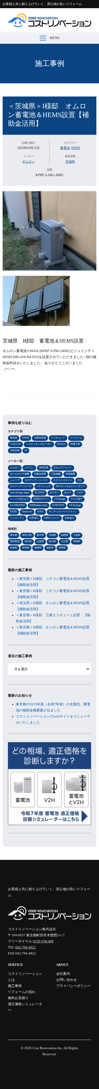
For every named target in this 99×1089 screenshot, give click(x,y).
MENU (55, 38)
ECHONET (58, 505)
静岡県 (62, 547)
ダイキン (54, 492)
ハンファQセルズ (19, 499)
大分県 (64, 541)
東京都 (13, 535)
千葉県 (76, 535)
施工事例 (49, 63)
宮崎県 (76, 541)
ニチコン (29, 467)
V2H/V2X (15, 444)
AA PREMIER (17, 505)
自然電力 (69, 518)
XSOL (40, 511)
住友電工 (34, 518)
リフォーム (76, 437)
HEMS (75, 148)
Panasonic (27, 511)
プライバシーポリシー (73, 986)
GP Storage (59, 499)
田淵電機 (70, 474)
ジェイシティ (17, 518)
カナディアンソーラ (20, 486)
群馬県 (25, 547)
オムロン (28, 161)
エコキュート (58, 437)
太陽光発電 (40, 437)
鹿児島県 (15, 541)
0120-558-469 (43, 941)
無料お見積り (18, 998)
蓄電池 (65, 148)
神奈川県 (27, 535)
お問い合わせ (66, 980)
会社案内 (63, 974)
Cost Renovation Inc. (47, 1048)
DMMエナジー (41, 499)
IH (26, 450)
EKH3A (61, 444)
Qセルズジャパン (63, 467)
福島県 (50, 547)
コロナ (79, 492)
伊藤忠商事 (40, 474)
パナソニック (43, 486)
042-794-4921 (25, 947)
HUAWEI (40, 492)
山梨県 (40, 541)
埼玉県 (28, 541)
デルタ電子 (76, 499)
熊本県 (40, 535)
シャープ (15, 480)
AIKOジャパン (52, 518)
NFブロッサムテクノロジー (70, 486)
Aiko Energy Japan (20, 492)
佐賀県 (13, 547)
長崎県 (37, 547)
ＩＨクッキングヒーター (39, 444)
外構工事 (75, 444)
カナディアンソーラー (36, 480)
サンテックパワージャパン (63, 511)
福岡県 (64, 535)
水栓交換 (15, 450)
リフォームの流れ (21, 992)
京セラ (67, 492)
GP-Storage (75, 505)
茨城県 (70, 161)
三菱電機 (55, 474)
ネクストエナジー (62, 480)
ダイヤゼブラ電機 (19, 474)
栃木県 (52, 541)
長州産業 (44, 467)
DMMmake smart (38, 505)
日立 (79, 480)
